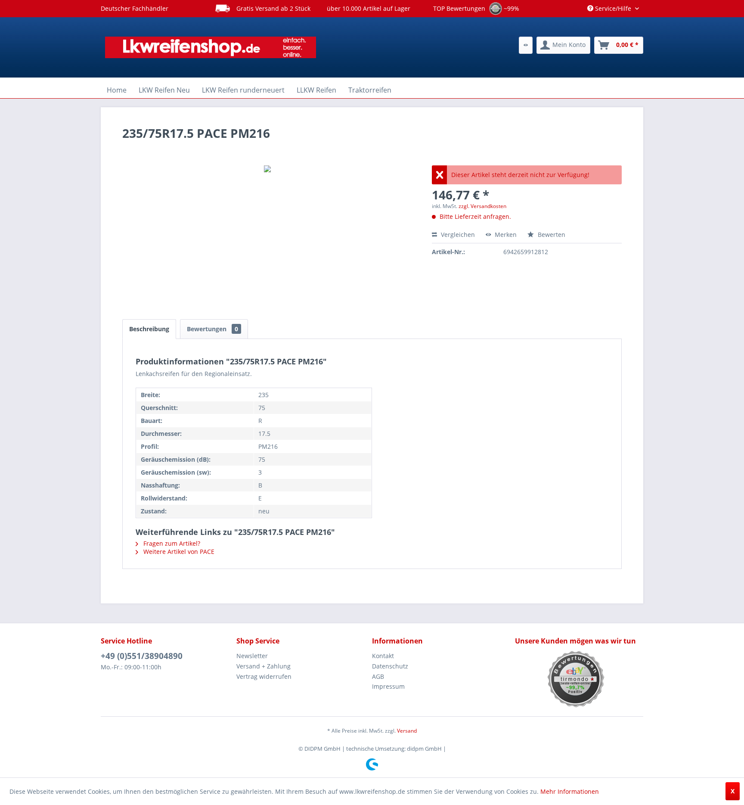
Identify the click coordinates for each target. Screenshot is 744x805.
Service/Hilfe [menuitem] (613, 8)
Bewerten (550, 234)
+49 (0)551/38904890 (142, 656)
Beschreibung (149, 329)
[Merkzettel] (526, 45)
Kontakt (383, 656)
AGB (378, 676)
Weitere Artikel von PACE (178, 551)
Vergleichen (457, 234)
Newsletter (252, 656)
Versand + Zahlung (263, 666)
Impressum (388, 686)
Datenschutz (390, 666)
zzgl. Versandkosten (482, 206)
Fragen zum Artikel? (171, 543)
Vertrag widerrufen (263, 676)
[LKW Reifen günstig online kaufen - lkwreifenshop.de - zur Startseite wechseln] (210, 47)
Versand (407, 730)
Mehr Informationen (569, 791)
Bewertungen (212, 329)
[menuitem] (526, 45)
